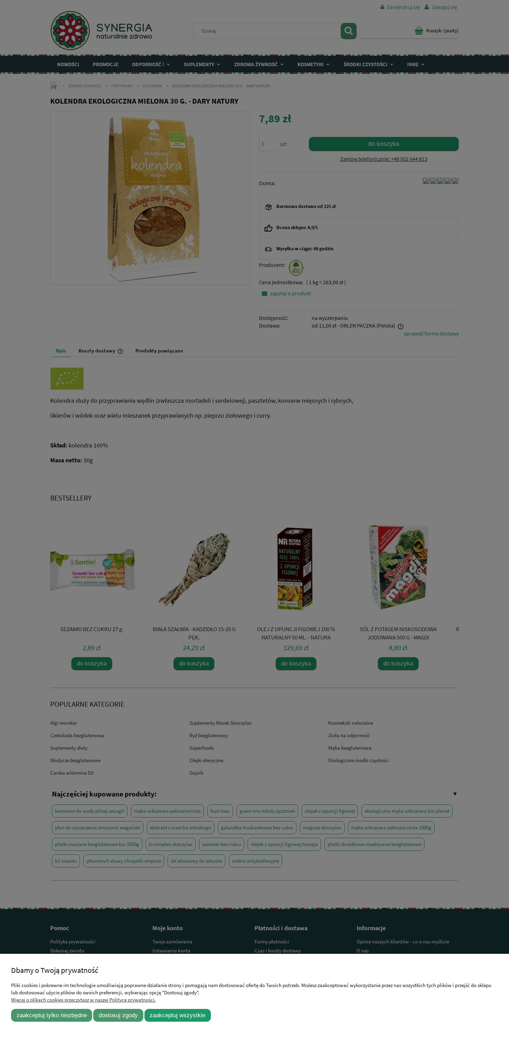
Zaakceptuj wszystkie (177, 1015)
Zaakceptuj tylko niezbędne (52, 1015)
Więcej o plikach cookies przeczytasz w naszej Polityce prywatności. (83, 999)
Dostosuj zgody (118, 1015)
